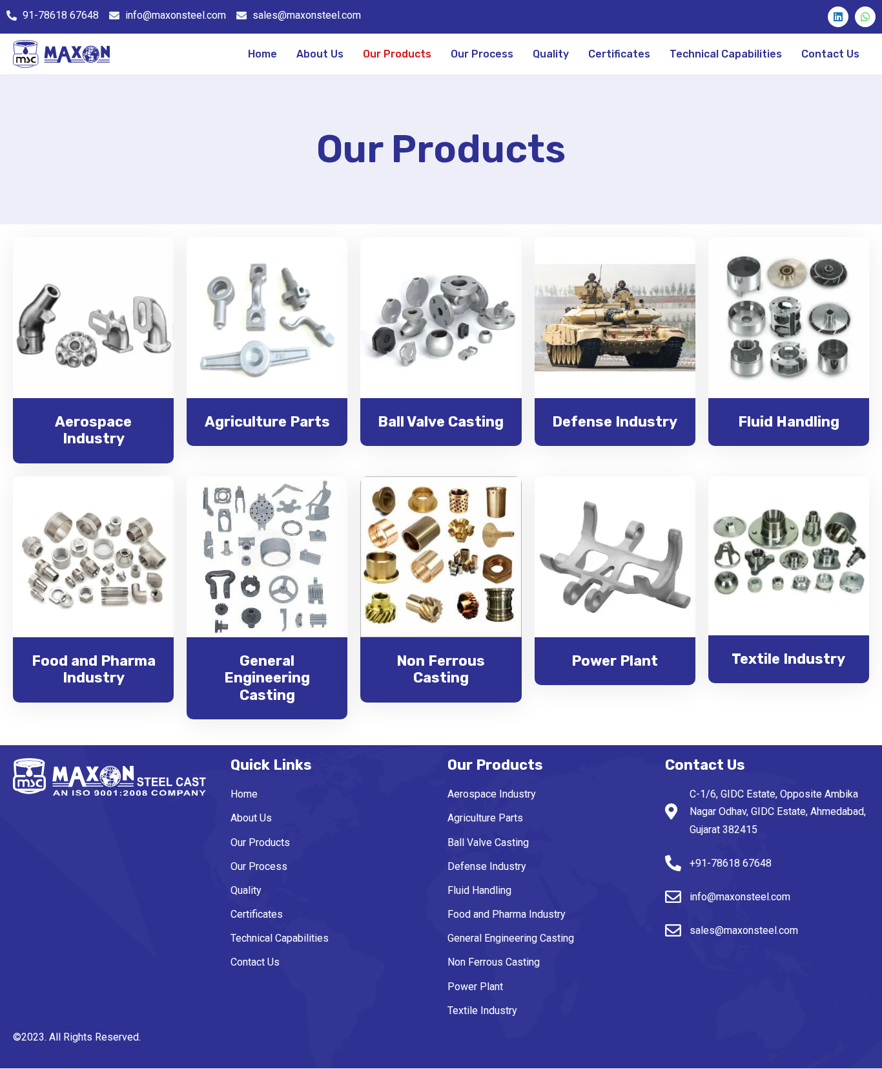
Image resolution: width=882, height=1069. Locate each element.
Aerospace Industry (491, 794)
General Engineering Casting (510, 938)
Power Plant (475, 986)
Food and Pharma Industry (506, 914)
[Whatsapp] (865, 16)
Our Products (397, 54)
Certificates (619, 54)
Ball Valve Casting (488, 842)
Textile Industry (482, 1010)
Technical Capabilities (726, 54)
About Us (320, 54)
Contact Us (830, 54)
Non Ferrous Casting (493, 962)
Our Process (482, 54)
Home (262, 54)
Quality (551, 54)
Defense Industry (486, 866)
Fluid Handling (479, 890)
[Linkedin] (838, 16)
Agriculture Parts (485, 818)
